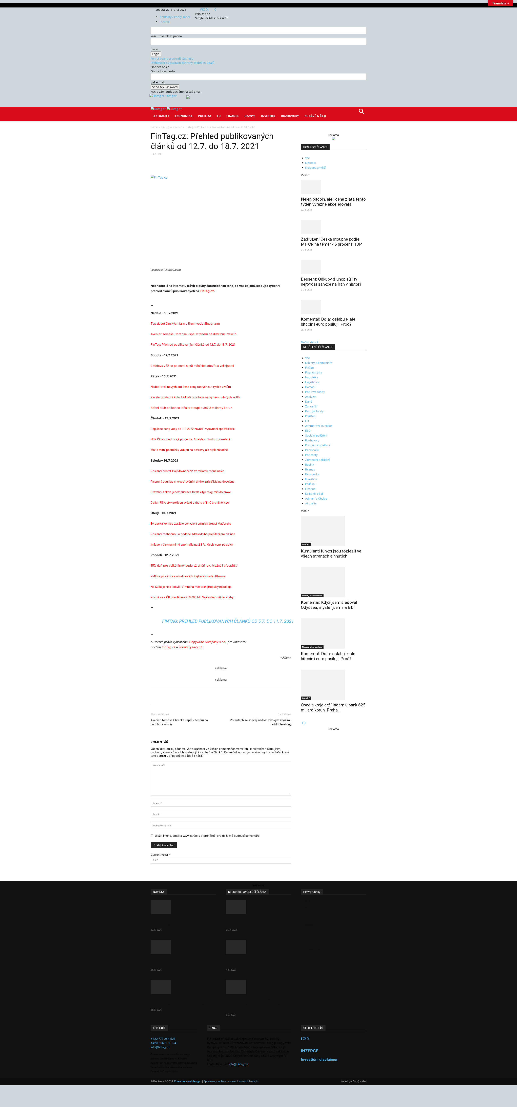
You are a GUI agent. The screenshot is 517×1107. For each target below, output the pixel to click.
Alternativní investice (318, 425)
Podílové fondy (315, 392)
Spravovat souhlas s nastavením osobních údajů (230, 1081)
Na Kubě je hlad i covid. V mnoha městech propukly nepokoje (191, 587)
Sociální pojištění (316, 435)
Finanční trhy (313, 372)
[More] (225, 163)
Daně (308, 401)
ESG (308, 430)
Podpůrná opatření (317, 445)
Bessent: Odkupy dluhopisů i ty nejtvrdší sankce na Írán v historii (331, 282)
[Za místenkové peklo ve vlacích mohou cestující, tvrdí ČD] (258, 947)
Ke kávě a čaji (315, 116)
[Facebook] (201, 10)
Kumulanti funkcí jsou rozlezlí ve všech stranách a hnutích (331, 554)
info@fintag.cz (160, 1047)
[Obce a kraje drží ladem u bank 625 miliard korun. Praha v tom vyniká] (333, 685)
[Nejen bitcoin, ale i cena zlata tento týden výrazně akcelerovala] (333, 187)
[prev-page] (302, 723)
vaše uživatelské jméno (166, 36)
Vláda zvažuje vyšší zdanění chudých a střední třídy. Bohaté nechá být (255, 1004)
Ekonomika (183, 116)
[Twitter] (207, 10)
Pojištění (310, 416)
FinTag (309, 367)
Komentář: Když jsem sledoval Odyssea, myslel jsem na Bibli (329, 605)
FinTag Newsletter (171, 127)
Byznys (250, 116)
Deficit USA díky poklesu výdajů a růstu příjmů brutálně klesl (190, 502)
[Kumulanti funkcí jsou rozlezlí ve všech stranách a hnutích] (333, 531)
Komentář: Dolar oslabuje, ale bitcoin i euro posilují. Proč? (328, 322)
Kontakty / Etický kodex (175, 17)
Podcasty (311, 455)
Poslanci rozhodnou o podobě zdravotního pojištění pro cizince (193, 534)
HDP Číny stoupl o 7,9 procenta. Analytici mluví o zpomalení (190, 439)
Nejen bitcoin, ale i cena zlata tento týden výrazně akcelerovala (333, 202)
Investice (268, 116)
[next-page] (305, 723)
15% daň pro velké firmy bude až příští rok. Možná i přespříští (194, 565)
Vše (307, 158)
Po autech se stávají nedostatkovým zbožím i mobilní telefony (260, 722)
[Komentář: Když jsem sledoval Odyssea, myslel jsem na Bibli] (333, 582)
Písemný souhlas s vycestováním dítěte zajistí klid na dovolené (192, 481)
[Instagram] (204, 10)
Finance (232, 116)
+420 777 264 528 (163, 1038)
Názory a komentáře (318, 362)
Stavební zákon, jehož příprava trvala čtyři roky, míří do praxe (191, 492)
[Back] (215, 10)
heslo (154, 49)
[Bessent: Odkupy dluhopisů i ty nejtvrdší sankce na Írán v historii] (333, 267)
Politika (204, 116)
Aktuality (161, 116)
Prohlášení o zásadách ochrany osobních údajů (182, 63)
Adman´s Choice (316, 498)
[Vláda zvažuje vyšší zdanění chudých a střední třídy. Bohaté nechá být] (258, 987)
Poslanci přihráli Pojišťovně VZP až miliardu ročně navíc (187, 471)
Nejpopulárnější (315, 167)
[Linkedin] (216, 163)
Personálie (312, 450)
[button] (361, 113)
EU (219, 116)
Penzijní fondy (314, 411)
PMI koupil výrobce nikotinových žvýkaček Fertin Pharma (188, 576)
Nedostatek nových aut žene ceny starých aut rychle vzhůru (191, 387)
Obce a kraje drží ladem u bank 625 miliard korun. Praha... (333, 707)
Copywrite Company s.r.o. (207, 642)
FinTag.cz (207, 291)
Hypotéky (311, 377)
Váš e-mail (158, 82)
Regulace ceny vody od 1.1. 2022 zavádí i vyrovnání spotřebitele (193, 429)
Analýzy (310, 396)
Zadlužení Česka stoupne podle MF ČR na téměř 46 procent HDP (331, 242)
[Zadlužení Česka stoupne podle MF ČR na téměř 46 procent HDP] (333, 227)
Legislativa (312, 382)
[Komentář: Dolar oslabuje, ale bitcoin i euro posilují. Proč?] (333, 307)
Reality (309, 464)
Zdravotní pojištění (317, 459)
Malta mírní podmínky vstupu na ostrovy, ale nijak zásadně (189, 450)
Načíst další (308, 342)
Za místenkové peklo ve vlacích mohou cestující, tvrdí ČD (255, 962)
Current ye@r (160, 854)
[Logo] (159, 109)
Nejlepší (310, 162)
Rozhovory (290, 116)
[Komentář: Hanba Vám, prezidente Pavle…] (258, 907)
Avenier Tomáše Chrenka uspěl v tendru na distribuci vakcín (179, 722)
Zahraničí (311, 406)
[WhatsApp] (207, 163)
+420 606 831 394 (163, 1043)
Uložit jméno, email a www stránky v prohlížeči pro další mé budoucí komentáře (207, 835)
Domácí (310, 387)
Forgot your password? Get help (172, 58)
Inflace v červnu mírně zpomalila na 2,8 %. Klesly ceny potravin (192, 544)
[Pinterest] (197, 163)
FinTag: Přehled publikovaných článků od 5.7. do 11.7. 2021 (228, 621)
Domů (154, 127)
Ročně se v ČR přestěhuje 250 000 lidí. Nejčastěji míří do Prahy (192, 597)
